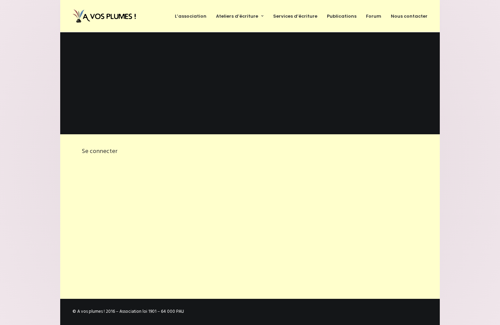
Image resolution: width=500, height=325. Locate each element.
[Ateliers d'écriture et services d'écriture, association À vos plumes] (105, 16)
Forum (373, 16)
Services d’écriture (295, 16)
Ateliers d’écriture (237, 16)
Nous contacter (409, 16)
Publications (341, 16)
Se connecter (99, 151)
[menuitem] (193, 16)
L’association (190, 16)
